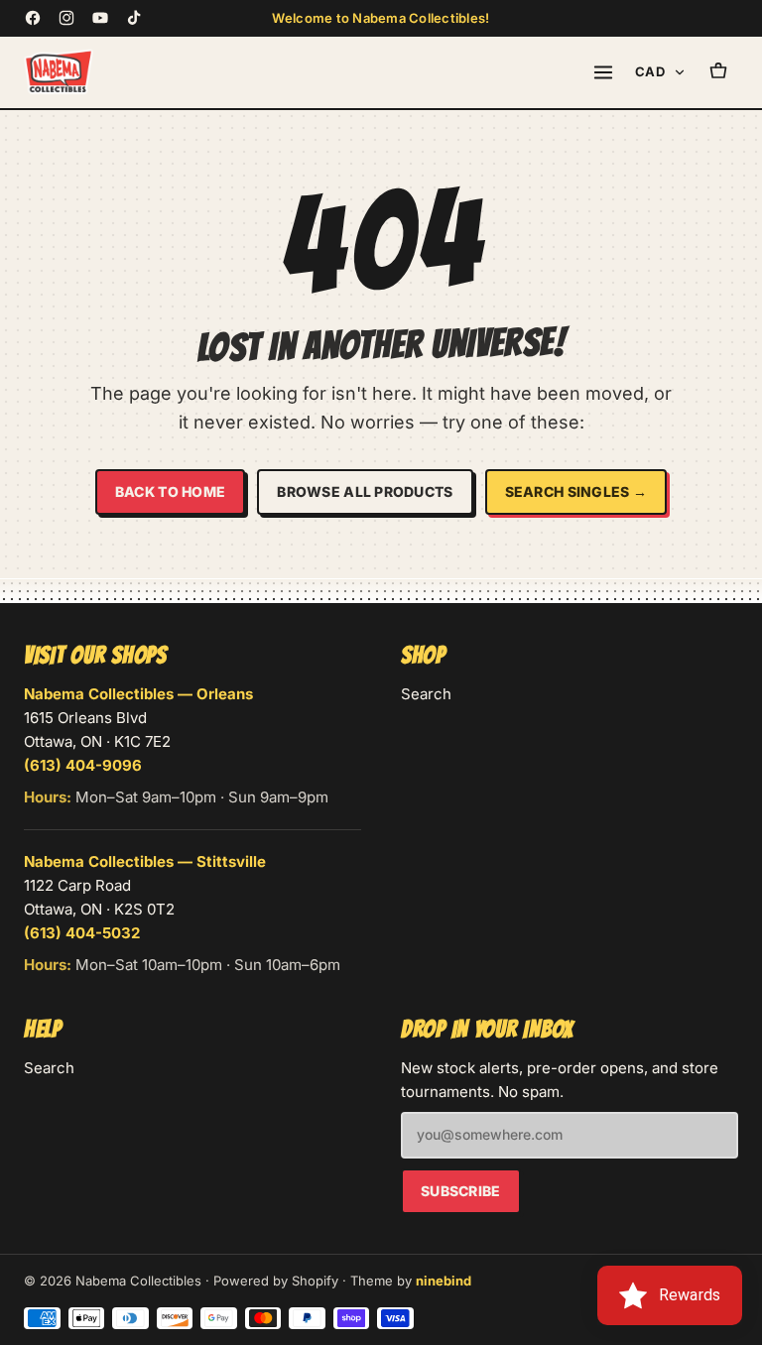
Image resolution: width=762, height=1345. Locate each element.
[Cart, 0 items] (718, 72)
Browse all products (364, 491)
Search (426, 693)
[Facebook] (33, 18)
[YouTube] (100, 18)
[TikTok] (134, 18)
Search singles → (576, 491)
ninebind (443, 1280)
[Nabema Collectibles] (58, 72)
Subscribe (461, 1190)
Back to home (170, 491)
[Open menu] (603, 72)
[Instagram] (66, 18)
